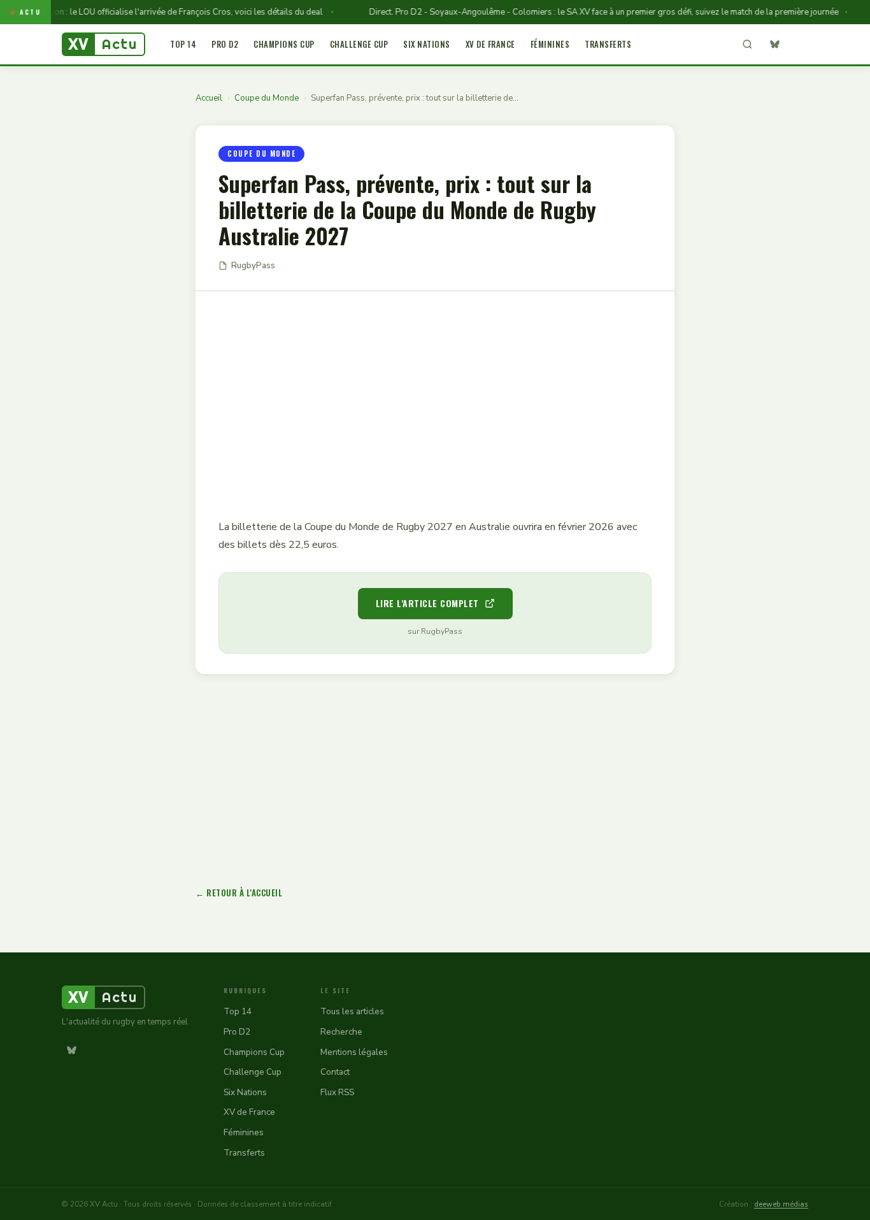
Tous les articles (352, 1011)
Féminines (550, 44)
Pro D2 (224, 44)
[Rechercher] (747, 44)
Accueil (209, 98)
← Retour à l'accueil (239, 892)
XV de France (490, 44)
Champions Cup (284, 44)
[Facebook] (798, 44)
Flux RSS (337, 1092)
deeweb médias (781, 1204)
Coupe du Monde (266, 98)
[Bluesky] (774, 44)
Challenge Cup (359, 44)
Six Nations (426, 44)
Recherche (341, 1032)
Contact (335, 1072)
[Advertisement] (435, 395)
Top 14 (183, 44)
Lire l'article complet (427, 603)
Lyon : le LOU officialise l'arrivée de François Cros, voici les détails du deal (171, 12)
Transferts (608, 44)
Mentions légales (354, 1052)
